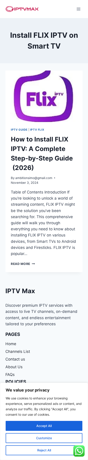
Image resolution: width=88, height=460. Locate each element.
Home (10, 344)
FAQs (10, 374)
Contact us (15, 359)
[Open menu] (78, 8)
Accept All (44, 426)
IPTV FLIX (37, 129)
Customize (44, 438)
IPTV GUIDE (19, 129)
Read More (23, 264)
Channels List (17, 351)
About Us (14, 367)
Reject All (44, 450)
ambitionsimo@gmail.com (33, 178)
